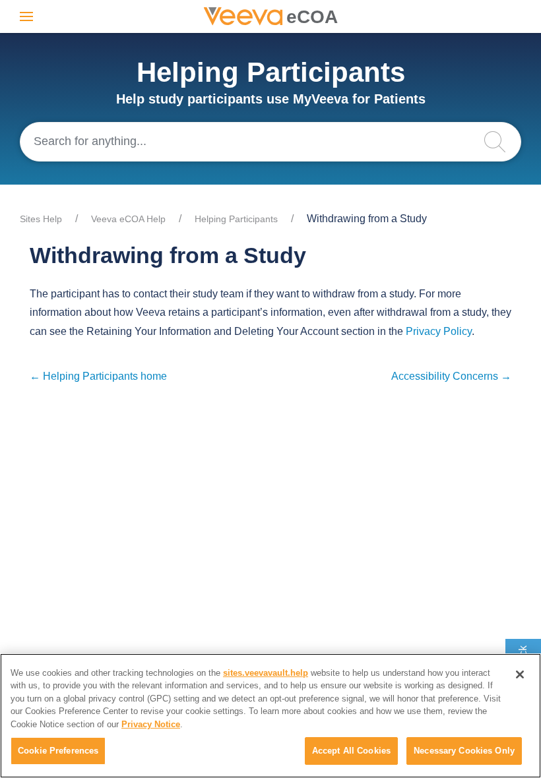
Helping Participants (236, 219)
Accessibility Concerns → (451, 376)
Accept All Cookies (351, 751)
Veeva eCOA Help (128, 219)
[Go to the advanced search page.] (501, 142)
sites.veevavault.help (265, 673)
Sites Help (41, 219)
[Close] (519, 674)
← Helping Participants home (98, 376)
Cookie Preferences (58, 751)
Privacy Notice (150, 724)
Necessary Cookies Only (464, 751)
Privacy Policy (439, 331)
